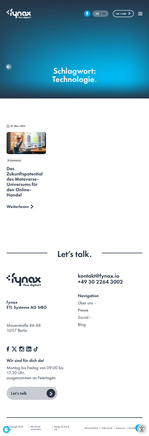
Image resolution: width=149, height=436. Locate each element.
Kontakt (132, 428)
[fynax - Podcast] (87, 13)
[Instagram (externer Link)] (21, 348)
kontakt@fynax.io (98, 275)
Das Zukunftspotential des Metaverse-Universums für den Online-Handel (25, 182)
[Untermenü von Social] (90, 317)
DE (97, 13)
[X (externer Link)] (14, 348)
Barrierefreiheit (91, 428)
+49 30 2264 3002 (100, 281)
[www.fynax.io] (19, 14)
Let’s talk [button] (19, 393)
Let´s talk (121, 13)
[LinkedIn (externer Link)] (28, 348)
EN (103, 13)
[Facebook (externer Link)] (8, 348)
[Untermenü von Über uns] (95, 303)
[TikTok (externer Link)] (36, 348)
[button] (9, 67)
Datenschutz (106, 428)
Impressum (120, 428)
